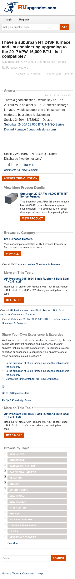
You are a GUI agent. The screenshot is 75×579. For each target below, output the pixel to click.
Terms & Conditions (23, 573)
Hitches (14, 513)
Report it (28, 164)
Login (8, 19)
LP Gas (13, 531)
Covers (14, 484)
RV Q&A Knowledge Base (16, 400)
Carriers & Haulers (22, 472)
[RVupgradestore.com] (30, 7)
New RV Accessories (22, 537)
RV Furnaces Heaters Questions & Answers (35, 264)
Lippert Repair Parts (23, 525)
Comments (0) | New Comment (21, 170)
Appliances (16, 454)
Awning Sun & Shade (22, 466)
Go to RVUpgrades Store (15, 393)
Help (40, 573)
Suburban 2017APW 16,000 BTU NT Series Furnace (44, 194)
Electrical (16, 495)
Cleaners (15, 478)
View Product (32, 218)
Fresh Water (17, 507)
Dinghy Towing (18, 490)
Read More (14, 300)
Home (5, 573)
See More (13, 542)
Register (24, 19)
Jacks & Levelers (20, 519)
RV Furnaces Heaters (18, 239)
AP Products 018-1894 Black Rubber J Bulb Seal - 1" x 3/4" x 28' (37, 279)
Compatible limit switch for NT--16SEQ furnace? (32, 379)
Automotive (17, 460)
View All (12, 254)
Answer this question (20, 178)
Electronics (17, 501)
